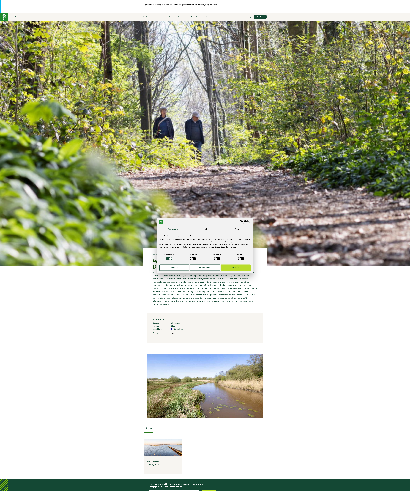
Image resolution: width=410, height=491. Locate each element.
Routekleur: (157, 329)
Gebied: (155, 323)
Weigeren (174, 267)
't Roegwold (175, 323)
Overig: (155, 333)
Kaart (220, 17)
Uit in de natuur (166, 17)
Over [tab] (237, 229)
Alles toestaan (235, 267)
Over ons (209, 17)
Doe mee (181, 17)
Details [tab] (205, 229)
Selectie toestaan (205, 267)
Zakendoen (195, 17)
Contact (260, 17)
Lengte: (155, 326)
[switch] (193, 258)
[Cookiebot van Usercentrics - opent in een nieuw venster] (241, 222)
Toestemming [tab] (173, 229)
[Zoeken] (250, 17)
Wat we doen (149, 17)
